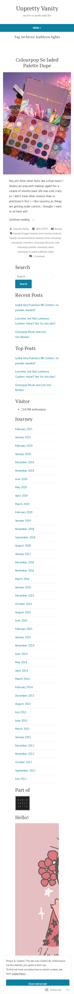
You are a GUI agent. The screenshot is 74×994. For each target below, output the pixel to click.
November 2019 (24, 470)
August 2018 (23, 545)
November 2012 (24, 754)
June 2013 (21, 720)
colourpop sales (45, 247)
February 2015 (23, 629)
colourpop (55, 237)
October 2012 (23, 762)
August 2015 (23, 612)
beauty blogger (21, 233)
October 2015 (23, 604)
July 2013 (20, 712)
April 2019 (21, 495)
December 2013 (24, 695)
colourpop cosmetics (22, 242)
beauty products (52, 233)
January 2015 (23, 637)
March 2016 (22, 579)
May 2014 (21, 662)
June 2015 (21, 620)
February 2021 (23, 429)
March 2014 (22, 679)
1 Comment (39, 256)
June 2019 (21, 479)
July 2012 (20, 778)
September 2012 (25, 770)
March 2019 (22, 504)
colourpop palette (26, 247)
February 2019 (23, 512)
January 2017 (23, 554)
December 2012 (24, 745)
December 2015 (24, 595)
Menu (43, 27)
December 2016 (24, 562)
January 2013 (23, 737)
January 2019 (23, 520)
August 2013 (23, 704)
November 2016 (24, 570)
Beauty (58, 228)
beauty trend (43, 237)
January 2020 (23, 454)
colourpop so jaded (27, 251)
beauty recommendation (22, 237)
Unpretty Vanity (37, 8)
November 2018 (24, 529)
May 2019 (21, 487)
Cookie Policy (18, 973)
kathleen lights (46, 251)
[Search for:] (33, 276)
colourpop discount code (46, 242)
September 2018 (25, 537)
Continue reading (19, 220)
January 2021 (23, 437)
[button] (22, 803)
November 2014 (24, 645)
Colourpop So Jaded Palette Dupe (37, 62)
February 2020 (23, 445)
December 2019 (24, 462)
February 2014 (23, 687)
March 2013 (22, 729)
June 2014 (21, 654)
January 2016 (23, 587)
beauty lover (36, 233)
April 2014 (21, 670)
